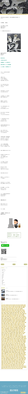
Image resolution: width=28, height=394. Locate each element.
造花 (20, 317)
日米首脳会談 (5, 313)
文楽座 (14, 357)
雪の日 (17, 353)
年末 (7, 347)
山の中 (21, 343)
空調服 (25, 322)
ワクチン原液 (16, 322)
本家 (14, 363)
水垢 (14, 308)
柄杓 (9, 367)
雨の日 (8, 343)
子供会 (24, 362)
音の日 (4, 343)
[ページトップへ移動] (26, 392)
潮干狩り (5, 362)
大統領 (9, 308)
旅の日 (4, 363)
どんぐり (16, 337)
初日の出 (18, 347)
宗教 (2, 278)
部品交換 (21, 368)
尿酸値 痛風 (25, 367)
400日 (5, 332)
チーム (24, 328)
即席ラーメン (8, 332)
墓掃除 (2, 368)
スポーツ (3, 279)
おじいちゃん (11, 337)
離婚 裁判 (22, 353)
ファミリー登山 (13, 318)
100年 (16, 367)
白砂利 (12, 363)
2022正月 (2, 348)
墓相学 (17, 357)
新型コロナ (19, 307)
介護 (21, 318)
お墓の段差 (19, 352)
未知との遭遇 (16, 318)
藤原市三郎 (22, 362)
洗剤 (4, 307)
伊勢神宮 (19, 306)
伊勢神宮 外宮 (24, 306)
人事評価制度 (5, 318)
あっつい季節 (10, 362)
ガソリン (2, 307)
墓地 (24, 312)
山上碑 (12, 367)
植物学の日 (3, 362)
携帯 (4, 327)
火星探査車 (5, 353)
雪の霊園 (19, 353)
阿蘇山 (25, 337)
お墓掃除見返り (5, 347)
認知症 (2, 367)
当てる (14, 342)
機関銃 (2, 312)
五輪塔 (17, 343)
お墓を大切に (3, 332)
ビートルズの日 (14, 353)
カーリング (18, 348)
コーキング (3, 273)
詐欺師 (2, 323)
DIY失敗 (8, 327)
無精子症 (16, 312)
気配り (6, 323)
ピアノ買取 (21, 313)
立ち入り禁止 (19, 323)
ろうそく (6, 368)
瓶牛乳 (2, 306)
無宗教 (4, 367)
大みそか (15, 347)
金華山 (10, 318)
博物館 (19, 333)
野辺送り (13, 306)
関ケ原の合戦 (16, 352)
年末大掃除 (23, 343)
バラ (5, 337)
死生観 (22, 367)
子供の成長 (21, 347)
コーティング (3, 271)
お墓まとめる (24, 348)
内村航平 (24, 327)
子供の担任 (19, 362)
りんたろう (19, 318)
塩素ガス (24, 353)
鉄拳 (13, 323)
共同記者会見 (8, 313)
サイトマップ (16, 387)
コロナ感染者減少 (8, 337)
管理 (19, 368)
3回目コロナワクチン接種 (23, 357)
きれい (15, 368)
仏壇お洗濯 (10, 348)
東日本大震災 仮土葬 (12, 358)
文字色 (2, 343)
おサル (14, 367)
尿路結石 (23, 307)
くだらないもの (3, 337)
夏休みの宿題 (17, 332)
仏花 (9, 368)
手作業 (17, 368)
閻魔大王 (2, 327)
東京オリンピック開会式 (20, 327)
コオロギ (20, 312)
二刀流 (25, 318)
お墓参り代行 (7, 312)
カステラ (18, 313)
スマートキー (13, 307)
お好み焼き (17, 317)
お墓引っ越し (9, 363)
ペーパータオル (19, 322)
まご (18, 367)
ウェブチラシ (3, 311)
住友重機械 (4, 312)
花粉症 (2, 358)
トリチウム (21, 311)
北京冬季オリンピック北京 (14, 348)
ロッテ (21, 333)
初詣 (16, 347)
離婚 (19, 363)
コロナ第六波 (21, 348)
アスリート (11, 322)
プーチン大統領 (7, 308)
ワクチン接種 (23, 317)
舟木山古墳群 (24, 352)
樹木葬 (6, 363)
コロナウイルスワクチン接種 (7, 311)
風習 (17, 306)
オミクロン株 (17, 342)
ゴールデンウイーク (13, 311)
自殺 (12, 338)
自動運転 (12, 332)
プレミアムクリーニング (12, 328)
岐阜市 (25, 317)
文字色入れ (3, 272)
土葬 (11, 306)
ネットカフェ (23, 323)
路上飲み (2, 317)
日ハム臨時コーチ (7, 357)
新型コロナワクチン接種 (9, 338)
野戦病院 (14, 332)
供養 (12, 368)
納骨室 (10, 343)
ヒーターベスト (8, 353)
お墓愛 (19, 358)
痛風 (21, 307)
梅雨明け (13, 322)
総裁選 (2, 333)
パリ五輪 (15, 343)
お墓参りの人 (25, 338)
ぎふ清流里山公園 (24, 347)
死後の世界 (22, 338)
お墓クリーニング (3, 270)
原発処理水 (19, 311)
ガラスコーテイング (7, 342)
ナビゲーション (16, 307)
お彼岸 (8, 333)
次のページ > (25, 264)
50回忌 (25, 358)
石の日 (8, 348)
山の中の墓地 (10, 352)
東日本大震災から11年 (8, 358)
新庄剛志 (24, 342)
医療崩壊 (23, 313)
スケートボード (3, 328)
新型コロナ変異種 (10, 312)
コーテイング (9, 306)
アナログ (16, 308)
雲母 (8, 367)
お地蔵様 (4, 323)
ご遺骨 (19, 357)
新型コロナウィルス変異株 (20, 328)
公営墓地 (16, 363)
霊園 (2, 281)
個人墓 (10, 357)
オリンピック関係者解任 (15, 327)
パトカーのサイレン (3, 357)
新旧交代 (24, 332)
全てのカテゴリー (3, 269)
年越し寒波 (12, 347)
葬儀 (15, 306)
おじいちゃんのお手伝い (18, 338)
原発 (16, 311)
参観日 (16, 362)
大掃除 (2, 347)
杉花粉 (19, 343)
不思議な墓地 (13, 352)
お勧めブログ (3, 282)
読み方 (2, 342)
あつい (6, 327)
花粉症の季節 (22, 358)
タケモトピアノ (15, 313)
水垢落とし (6, 343)
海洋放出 (24, 311)
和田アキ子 (12, 308)
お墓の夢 (4, 358)
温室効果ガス (20, 332)
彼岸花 (23, 333)
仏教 (25, 313)
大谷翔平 (23, 318)
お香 (7, 368)
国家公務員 (8, 318)
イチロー (12, 342)
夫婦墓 (12, 357)
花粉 (5, 306)
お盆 (14, 368)
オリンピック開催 (11, 327)
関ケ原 (20, 337)
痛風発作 (2, 308)
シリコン (21, 352)
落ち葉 (18, 337)
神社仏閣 (3, 280)
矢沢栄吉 (6, 367)
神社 (7, 317)
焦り (22, 332)
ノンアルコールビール (13, 317)
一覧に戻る (14, 264)
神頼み (6, 317)
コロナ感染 (9, 347)
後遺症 (13, 312)
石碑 (12, 362)
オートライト (7, 307)
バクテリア (20, 342)
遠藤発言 (2, 318)
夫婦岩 (21, 306)
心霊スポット (15, 323)
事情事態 (2, 313)
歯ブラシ (20, 367)
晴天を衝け (9, 323)
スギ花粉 (2, 352)
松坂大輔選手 (22, 337)
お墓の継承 (3, 353)
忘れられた (14, 333)
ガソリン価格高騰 (5, 338)
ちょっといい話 (3, 284)
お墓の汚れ (6, 333)
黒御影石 (14, 338)
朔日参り (10, 317)
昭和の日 (7, 362)
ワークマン (11, 353)
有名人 (2, 283)
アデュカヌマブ (22, 322)
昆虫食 (22, 312)
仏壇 (10, 311)
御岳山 (2, 338)
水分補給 (2, 363)
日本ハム (22, 342)
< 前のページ (2, 264)
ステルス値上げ (7, 322)
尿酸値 (4, 308)
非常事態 (11, 313)
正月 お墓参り (5, 348)
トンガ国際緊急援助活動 (6, 352)
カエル (23, 363)
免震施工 (18, 312)
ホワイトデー (17, 358)
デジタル (18, 308)
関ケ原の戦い (17, 333)
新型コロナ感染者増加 (7, 328)
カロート (13, 343)
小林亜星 (11, 323)
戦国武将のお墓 (11, 333)
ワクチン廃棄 (4, 322)
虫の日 (21, 363)
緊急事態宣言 (21, 308)
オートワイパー (10, 307)
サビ (4, 317)
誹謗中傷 (17, 328)
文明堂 (13, 313)
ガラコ (4, 342)
